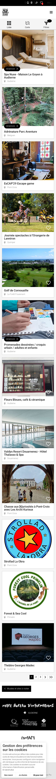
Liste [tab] (9, 27)
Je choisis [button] (23, 775)
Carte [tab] (27, 27)
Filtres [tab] (46, 27)
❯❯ (51, 677)
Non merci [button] (8, 775)
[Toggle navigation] (51, 12)
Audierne (33, 713)
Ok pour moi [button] (38, 775)
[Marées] (27, 3)
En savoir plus (8, 770)
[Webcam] (32, 3)
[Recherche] (37, 3)
